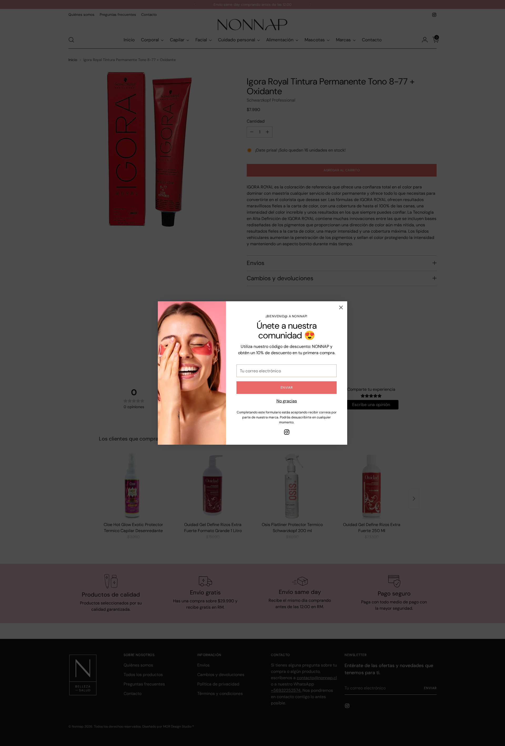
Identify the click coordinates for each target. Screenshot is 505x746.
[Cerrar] (341, 307)
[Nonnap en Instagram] (287, 433)
